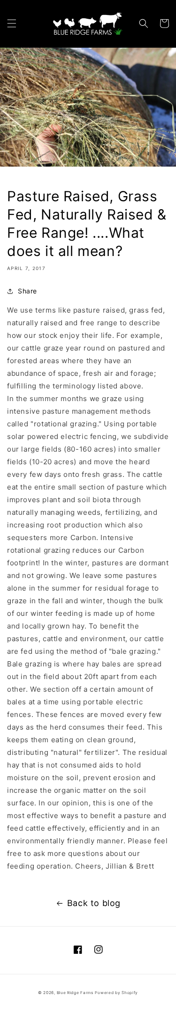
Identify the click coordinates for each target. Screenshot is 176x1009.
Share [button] (27, 291)
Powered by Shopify (116, 992)
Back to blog (94, 903)
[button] (11, 23)
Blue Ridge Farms (75, 992)
